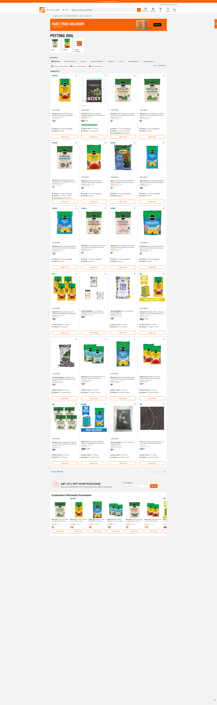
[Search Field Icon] (139, 10)
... (51, 16)
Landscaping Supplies (71, 15)
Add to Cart (64, 137)
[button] (160, 65)
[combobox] (104, 10)
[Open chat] (216, 23)
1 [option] (154, 471)
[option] (165, 472)
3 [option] (161, 471)
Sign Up (153, 486)
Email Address (128, 482)
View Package (93, 332)
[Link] (65, 107)
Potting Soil (87, 15)
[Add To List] (76, 75)
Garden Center (58, 15)
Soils (81, 15)
